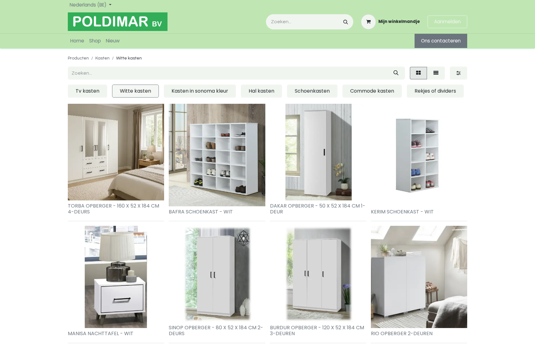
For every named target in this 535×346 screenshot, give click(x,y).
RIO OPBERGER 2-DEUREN (402, 333)
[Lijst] (436, 73)
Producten (78, 58)
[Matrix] (418, 73)
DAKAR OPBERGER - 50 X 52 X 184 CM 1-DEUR (317, 208)
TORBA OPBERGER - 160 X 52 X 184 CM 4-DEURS (113, 208)
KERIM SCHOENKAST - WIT (402, 211)
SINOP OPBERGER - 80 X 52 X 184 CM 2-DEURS (216, 330)
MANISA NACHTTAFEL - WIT (100, 333)
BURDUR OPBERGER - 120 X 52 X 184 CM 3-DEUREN (317, 330)
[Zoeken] (345, 21)
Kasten (102, 58)
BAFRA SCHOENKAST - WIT (201, 211)
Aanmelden (447, 21)
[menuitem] (77, 41)
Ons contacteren (441, 40)
